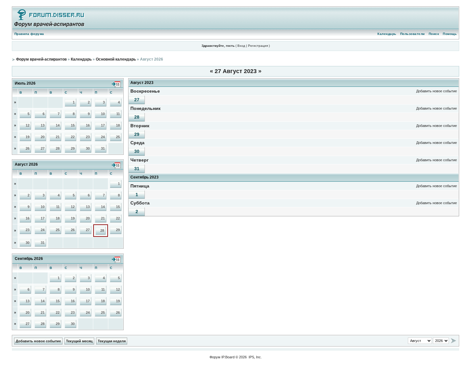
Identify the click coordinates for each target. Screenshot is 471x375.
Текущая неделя (112, 341)
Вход (241, 45)
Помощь (450, 34)
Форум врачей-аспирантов (41, 59)
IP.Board (228, 357)
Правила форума (29, 34)
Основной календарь (116, 59)
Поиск (434, 34)
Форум (215, 357)
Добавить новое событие (436, 91)
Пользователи (412, 34)
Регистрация (258, 45)
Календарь (386, 34)
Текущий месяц (79, 341)
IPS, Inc (255, 357)
